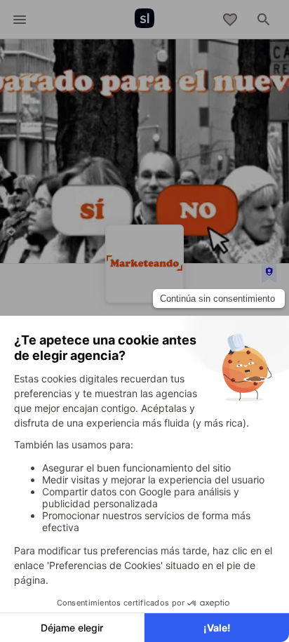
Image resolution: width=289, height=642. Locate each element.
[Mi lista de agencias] (230, 19)
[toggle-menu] (19, 19)
